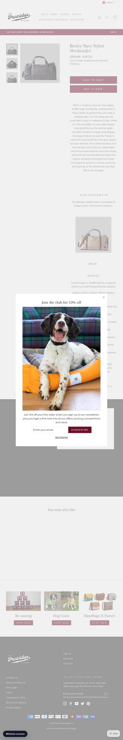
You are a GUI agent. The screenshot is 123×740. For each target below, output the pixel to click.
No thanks (61, 437)
